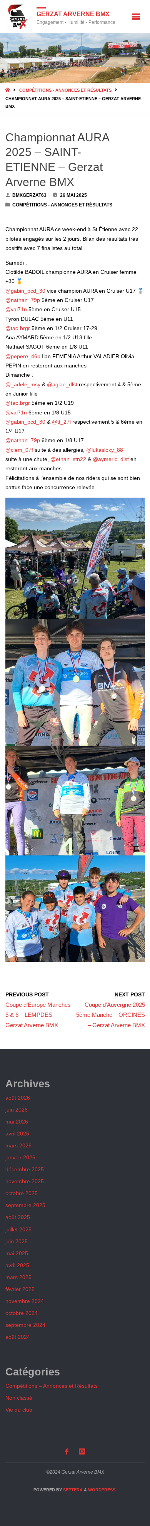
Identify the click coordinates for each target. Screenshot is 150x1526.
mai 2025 (16, 1253)
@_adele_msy (22, 384)
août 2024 (17, 1337)
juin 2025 (16, 1241)
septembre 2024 (25, 1325)
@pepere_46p (22, 356)
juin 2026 (16, 1110)
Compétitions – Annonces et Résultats (51, 1386)
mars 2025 (18, 1277)
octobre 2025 (21, 1193)
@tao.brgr (17, 328)
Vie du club (18, 1410)
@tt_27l (61, 422)
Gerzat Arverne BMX (73, 13)
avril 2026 (17, 1134)
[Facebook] (66, 1451)
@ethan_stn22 (68, 459)
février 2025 (20, 1289)
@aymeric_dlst (111, 459)
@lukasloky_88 (104, 450)
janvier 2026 (20, 1157)
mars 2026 (18, 1146)
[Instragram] (82, 1451)
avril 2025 (17, 1265)
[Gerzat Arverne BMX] (18, 16)
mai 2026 (16, 1122)
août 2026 (17, 1098)
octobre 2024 (21, 1313)
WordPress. (102, 1489)
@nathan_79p (22, 300)
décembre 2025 (24, 1169)
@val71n (16, 309)
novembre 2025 (24, 1181)
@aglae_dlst (62, 384)
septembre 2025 (25, 1205)
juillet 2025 (18, 1230)
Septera (72, 1489)
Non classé (18, 1398)
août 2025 (17, 1217)
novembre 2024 (24, 1301)
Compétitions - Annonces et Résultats (65, 90)
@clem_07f (19, 450)
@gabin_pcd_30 (25, 291)
